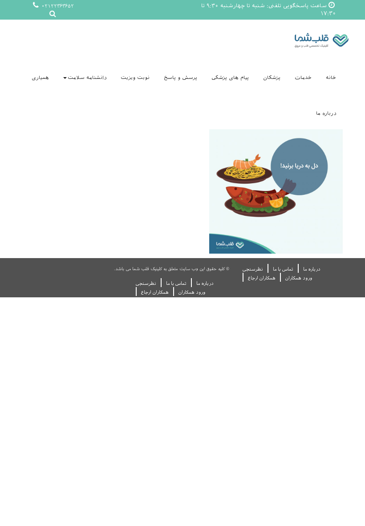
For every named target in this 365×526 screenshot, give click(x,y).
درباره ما (326, 113)
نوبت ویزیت (135, 78)
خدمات (303, 78)
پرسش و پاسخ (180, 78)
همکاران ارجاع (262, 277)
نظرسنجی (253, 269)
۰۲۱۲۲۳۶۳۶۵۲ (57, 6)
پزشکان (271, 78)
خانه (331, 78)
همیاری (40, 78)
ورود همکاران (298, 277)
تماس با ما (283, 269)
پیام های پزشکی (230, 78)
